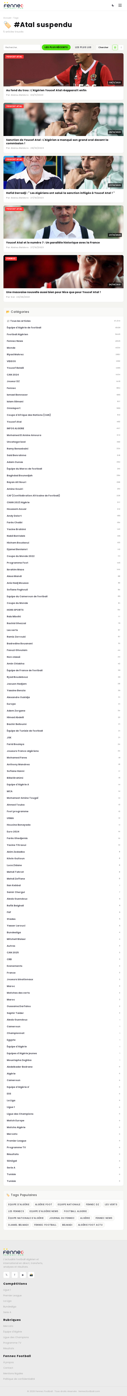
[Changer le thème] (112, 5)
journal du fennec (62, 1218)
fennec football (45, 1224)
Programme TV (12, 1342)
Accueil (7, 17)
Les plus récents (56, 47)
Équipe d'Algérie (12, 1331)
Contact (8, 1367)
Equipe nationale (69, 1204)
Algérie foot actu (90, 1224)
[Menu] (120, 5)
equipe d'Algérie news (44, 1211)
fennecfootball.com (89, 1391)
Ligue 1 (7, 1290)
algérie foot (43, 1204)
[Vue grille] (115, 47)
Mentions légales (13, 1373)
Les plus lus (83, 47)
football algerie (75, 1211)
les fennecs (16, 1211)
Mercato (8, 1326)
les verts (111, 1204)
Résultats (8, 1348)
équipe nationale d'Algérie (26, 1218)
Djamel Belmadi (18, 1224)
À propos (8, 1362)
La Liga (7, 1301)
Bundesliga (9, 1306)
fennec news (104, 1218)
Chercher (103, 47)
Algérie (85, 1218)
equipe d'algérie (18, 1204)
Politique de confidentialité (19, 1379)
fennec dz (92, 1204)
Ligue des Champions (16, 1337)
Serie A (7, 1312)
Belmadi (67, 1224)
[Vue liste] (121, 47)
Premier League (12, 1295)
